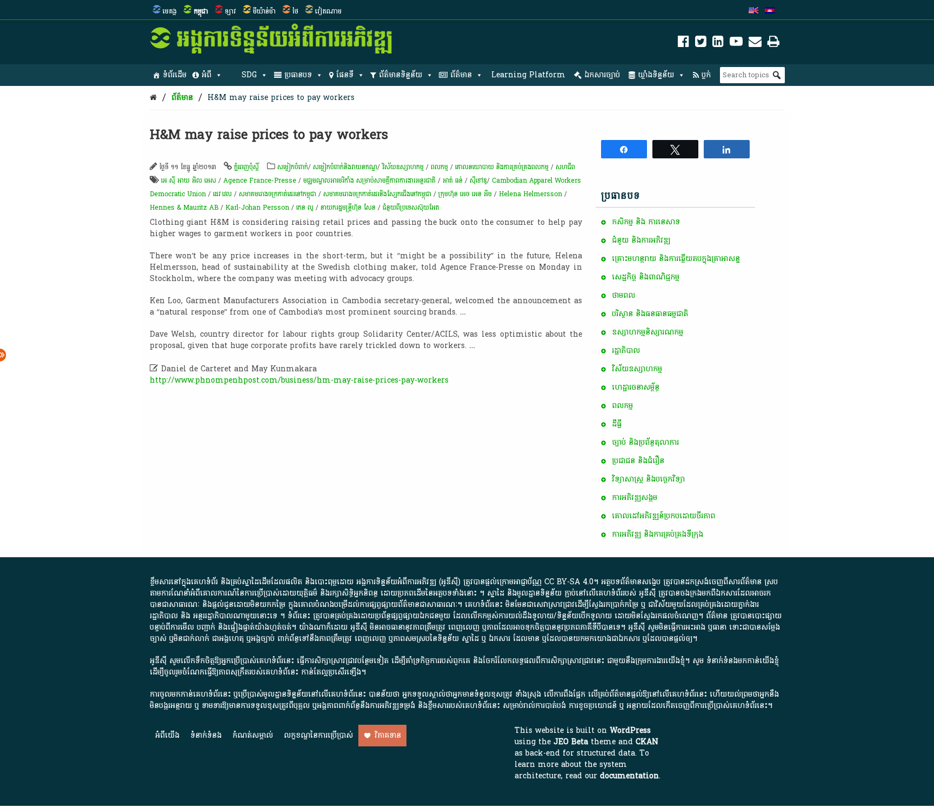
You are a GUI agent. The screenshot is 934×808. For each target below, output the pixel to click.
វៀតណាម (328, 11)
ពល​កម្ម (439, 167)
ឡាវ (230, 11)
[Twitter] (700, 43)
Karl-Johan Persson (257, 207)
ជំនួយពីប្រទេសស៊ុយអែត (411, 207)
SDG (249, 75)
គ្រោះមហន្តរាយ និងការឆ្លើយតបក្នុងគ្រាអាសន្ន (676, 258)
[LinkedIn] (718, 43)
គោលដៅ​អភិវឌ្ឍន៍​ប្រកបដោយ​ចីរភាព (663, 516)
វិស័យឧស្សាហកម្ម (403, 167)
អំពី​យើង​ (167, 735)
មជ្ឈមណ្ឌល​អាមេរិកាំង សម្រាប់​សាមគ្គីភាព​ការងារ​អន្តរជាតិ (370, 180)
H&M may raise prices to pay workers (281, 97)
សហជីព (565, 167)
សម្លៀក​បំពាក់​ (292, 167)
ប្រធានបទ (298, 75)
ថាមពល (623, 295)
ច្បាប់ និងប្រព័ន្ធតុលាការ (645, 442)
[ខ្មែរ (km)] (770, 11)
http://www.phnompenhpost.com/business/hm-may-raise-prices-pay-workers (299, 380)
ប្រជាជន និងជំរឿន (638, 461)
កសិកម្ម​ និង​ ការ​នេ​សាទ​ (646, 222)
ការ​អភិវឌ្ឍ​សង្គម (634, 497)
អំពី (206, 75)
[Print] (773, 43)
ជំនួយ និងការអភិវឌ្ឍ (641, 240)
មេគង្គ (170, 11)
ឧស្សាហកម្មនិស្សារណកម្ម (647, 332)
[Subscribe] (755, 43)
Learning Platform (528, 75)
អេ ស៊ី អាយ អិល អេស (188, 180)
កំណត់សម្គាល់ (252, 735)
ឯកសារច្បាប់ (602, 75)
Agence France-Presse (259, 180)
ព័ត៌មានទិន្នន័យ (400, 75)
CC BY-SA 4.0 (568, 582)
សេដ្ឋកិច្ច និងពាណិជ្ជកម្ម (645, 277)
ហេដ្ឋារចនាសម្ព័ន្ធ (635, 387)
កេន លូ (304, 207)
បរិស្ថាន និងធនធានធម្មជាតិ (650, 313)
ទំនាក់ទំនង (206, 735)
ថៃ (295, 11)
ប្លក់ (706, 75)
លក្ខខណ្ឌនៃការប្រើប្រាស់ (318, 735)
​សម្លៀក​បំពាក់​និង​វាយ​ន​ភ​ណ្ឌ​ (345, 167)
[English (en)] (753, 11)
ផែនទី (344, 75)
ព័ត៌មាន (461, 75)
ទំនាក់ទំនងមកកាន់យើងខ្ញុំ (742, 660)
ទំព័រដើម (174, 75)
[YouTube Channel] (736, 43)
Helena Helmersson (530, 194)
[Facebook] (683, 43)
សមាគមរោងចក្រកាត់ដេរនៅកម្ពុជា (277, 194)
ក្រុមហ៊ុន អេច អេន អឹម (465, 194)
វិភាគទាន (388, 735)
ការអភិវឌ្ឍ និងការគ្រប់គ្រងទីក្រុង (657, 534)
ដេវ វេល (222, 194)
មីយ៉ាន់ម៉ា (264, 11)
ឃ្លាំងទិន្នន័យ (656, 75)
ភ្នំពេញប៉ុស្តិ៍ (246, 167)
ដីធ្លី (617, 424)
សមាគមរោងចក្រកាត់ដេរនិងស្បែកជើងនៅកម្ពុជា (377, 194)
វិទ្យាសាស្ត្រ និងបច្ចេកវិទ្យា (648, 479)
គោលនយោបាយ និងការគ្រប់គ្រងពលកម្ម (503, 167)
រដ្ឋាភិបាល (626, 350)
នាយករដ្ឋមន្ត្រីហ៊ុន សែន (348, 207)
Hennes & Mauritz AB (184, 207)
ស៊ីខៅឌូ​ (478, 180)
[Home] (153, 97)
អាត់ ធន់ (453, 180)
